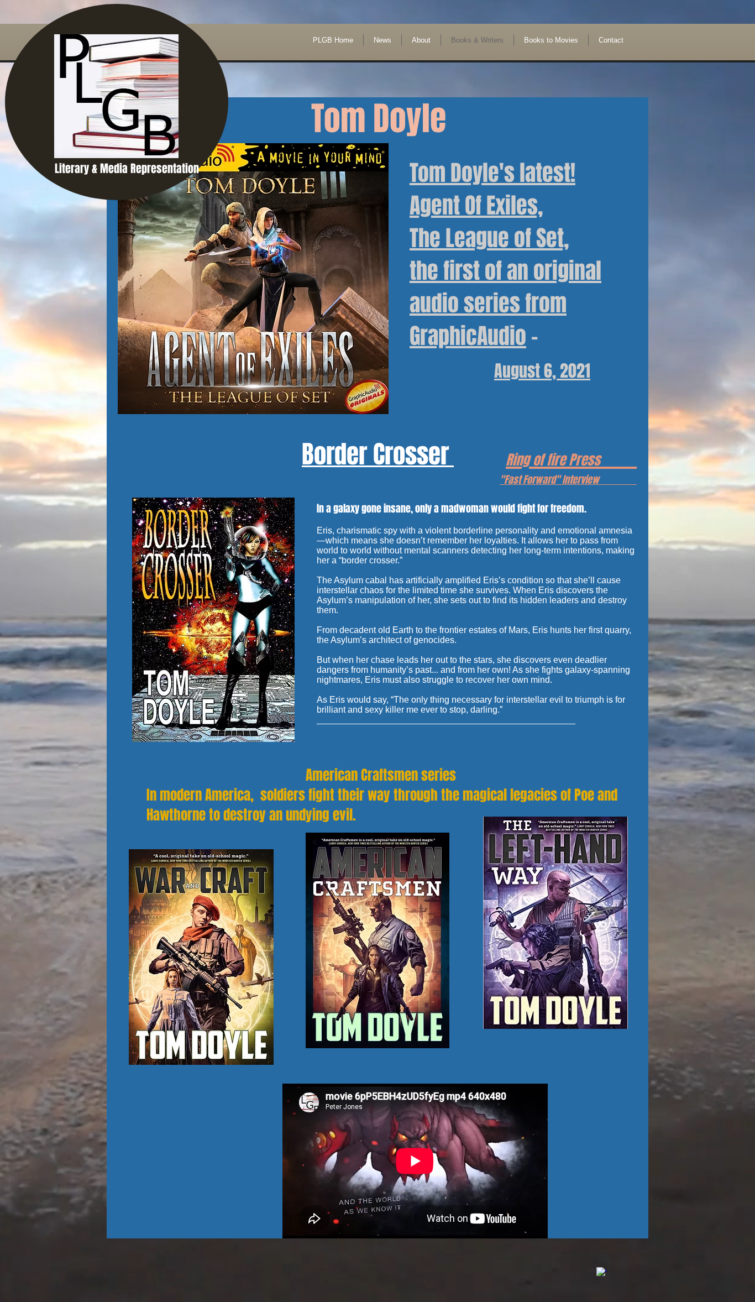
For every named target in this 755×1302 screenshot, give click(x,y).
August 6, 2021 (542, 371)
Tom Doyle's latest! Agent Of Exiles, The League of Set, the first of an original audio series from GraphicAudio (505, 254)
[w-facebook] (601, 1272)
